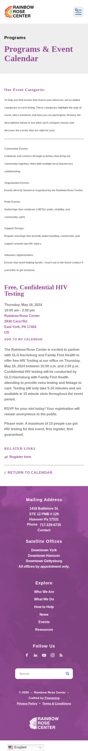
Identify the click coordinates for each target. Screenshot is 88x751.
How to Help (44, 607)
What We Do (44, 599)
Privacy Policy (27, 703)
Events (44, 622)
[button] (78, 12)
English (20, 747)
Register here (20, 457)
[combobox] (38, 673)
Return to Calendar (30, 472)
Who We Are (44, 592)
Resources (44, 629)
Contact (44, 530)
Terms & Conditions (56, 703)
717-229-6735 (50, 525)
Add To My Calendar (23, 339)
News (44, 614)
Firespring (52, 698)
